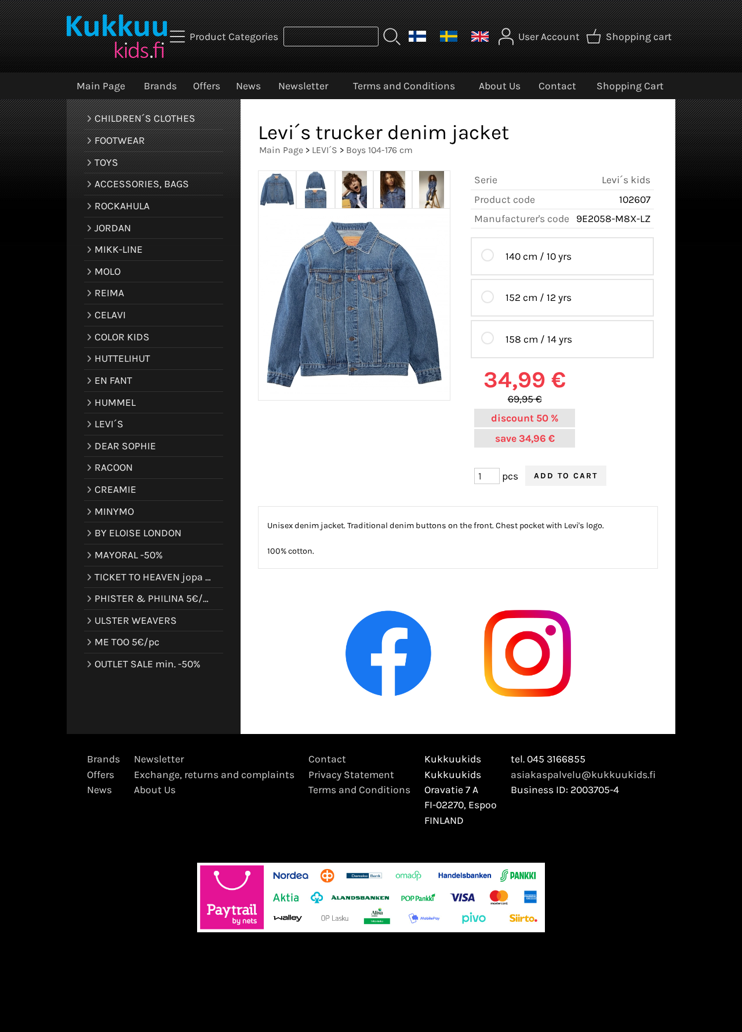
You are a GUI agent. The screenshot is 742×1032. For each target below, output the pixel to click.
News (248, 86)
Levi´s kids (626, 180)
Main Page (101, 86)
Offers (206, 86)
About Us (500, 86)
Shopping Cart (630, 86)
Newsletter (303, 86)
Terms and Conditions (404, 86)
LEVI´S (324, 149)
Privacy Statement (351, 774)
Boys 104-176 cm (379, 149)
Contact (557, 86)
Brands (160, 86)
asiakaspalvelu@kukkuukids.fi (583, 774)
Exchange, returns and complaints (214, 774)
